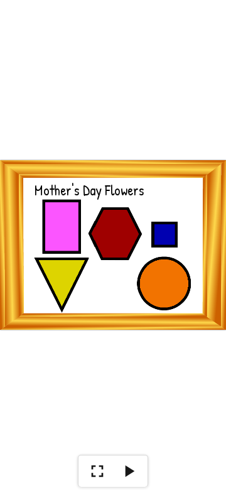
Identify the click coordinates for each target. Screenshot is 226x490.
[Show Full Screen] (97, 471)
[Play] (128, 471)
